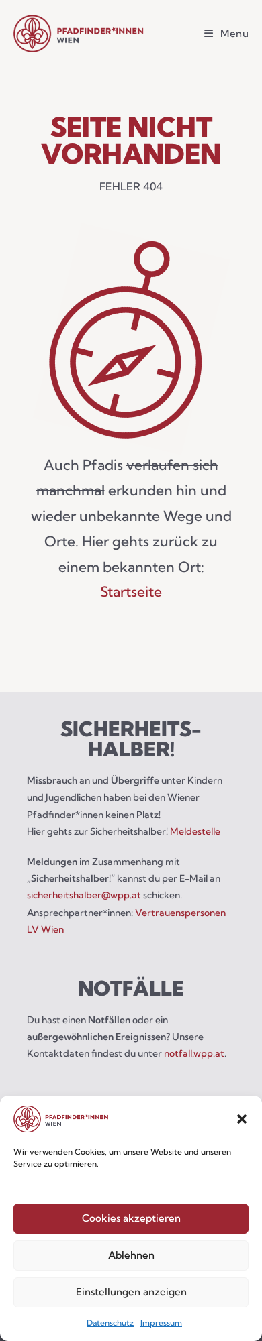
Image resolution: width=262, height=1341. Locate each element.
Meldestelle (195, 831)
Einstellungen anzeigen (131, 1291)
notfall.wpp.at (194, 1053)
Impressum (161, 1323)
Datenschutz (110, 1323)
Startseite (131, 591)
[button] (242, 1119)
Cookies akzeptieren (131, 1218)
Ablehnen (131, 1254)
